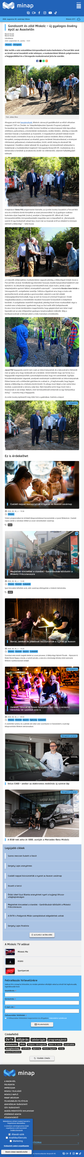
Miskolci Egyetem (49, 1049)
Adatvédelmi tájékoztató (15, 1104)
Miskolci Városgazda (37, 1044)
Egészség (33, 720)
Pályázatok (9, 1085)
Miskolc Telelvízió (12, 1091)
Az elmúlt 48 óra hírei (43, 935)
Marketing (18, 1141)
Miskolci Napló (11, 1094)
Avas (10, 525)
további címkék (43, 1058)
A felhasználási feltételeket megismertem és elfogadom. (37, 1018)
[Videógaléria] (34, 12)
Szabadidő (26, 584)
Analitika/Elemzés (18, 1137)
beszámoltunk (26, 122)
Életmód (18, 584)
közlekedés (11, 1044)
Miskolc (8, 45)
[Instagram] (44, 12)
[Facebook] (39, 12)
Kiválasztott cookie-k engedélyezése (16, 1146)
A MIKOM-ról (10, 1081)
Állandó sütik (18, 1134)
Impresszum (9, 1088)
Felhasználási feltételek (15, 1015)
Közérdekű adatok (12, 1114)
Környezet (17, 45)
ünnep (61, 1049)
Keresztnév (9, 999)
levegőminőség (12, 1048)
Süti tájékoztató (12, 1108)
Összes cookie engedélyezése (16, 1152)
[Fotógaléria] (28, 12)
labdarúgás (38, 1039)
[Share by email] (47, 61)
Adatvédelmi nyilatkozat (58, 1018)
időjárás (23, 1039)
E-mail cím (9, 1007)
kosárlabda (69, 1044)
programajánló (57, 1039)
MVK (22, 1044)
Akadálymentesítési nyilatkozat (19, 1111)
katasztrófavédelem (13, 1052)
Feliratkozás (43, 1024)
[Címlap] (18, 5)
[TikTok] (55, 12)
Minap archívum (11, 1098)
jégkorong (36, 1049)
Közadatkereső (11, 1117)
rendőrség (26, 1049)
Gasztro (26, 651)
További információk (16, 1130)
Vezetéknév (10, 991)
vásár (10, 592)
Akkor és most (55, 1044)
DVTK (10, 1039)
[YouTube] (50, 12)
